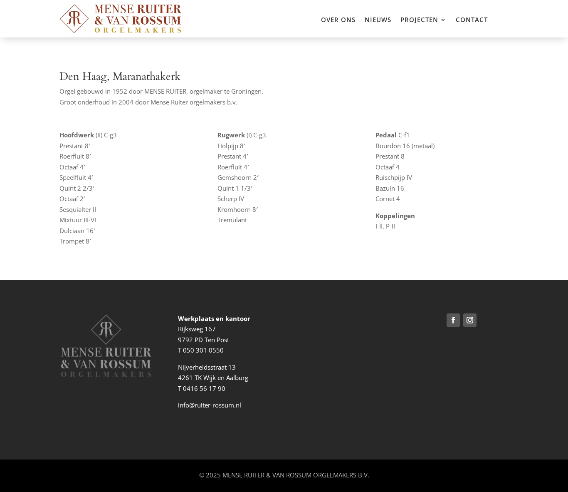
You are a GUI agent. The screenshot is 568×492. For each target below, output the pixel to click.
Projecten (419, 20)
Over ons (338, 20)
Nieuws (378, 20)
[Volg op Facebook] (453, 320)
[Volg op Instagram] (470, 320)
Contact (472, 20)
